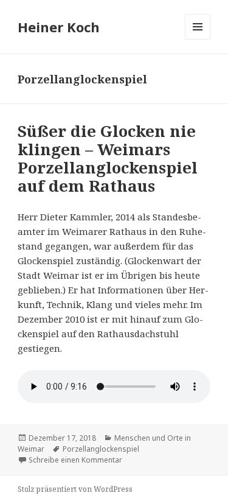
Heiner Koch (59, 27)
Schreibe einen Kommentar (75, 460)
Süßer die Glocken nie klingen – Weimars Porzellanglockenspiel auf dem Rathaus (108, 158)
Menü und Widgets (197, 39)
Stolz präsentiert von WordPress (75, 489)
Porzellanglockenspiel (101, 449)
